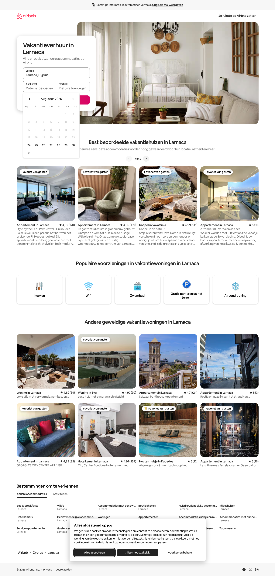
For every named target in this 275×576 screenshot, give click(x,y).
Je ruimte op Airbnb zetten (237, 16)
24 (28, 145)
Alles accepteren (94, 552)
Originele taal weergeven (167, 5)
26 (43, 145)
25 (36, 145)
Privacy (47, 569)
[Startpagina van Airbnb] (26, 16)
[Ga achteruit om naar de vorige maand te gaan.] (29, 99)
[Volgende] (146, 159)
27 (51, 145)
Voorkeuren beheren (180, 552)
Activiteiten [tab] (60, 494)
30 (73, 145)
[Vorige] (129, 159)
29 (65, 145)
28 (58, 145)
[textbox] (39, 88)
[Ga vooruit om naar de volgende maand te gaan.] (73, 99)
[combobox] (56, 75)
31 (29, 153)
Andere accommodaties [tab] (32, 494)
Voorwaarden (64, 569)
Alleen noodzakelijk (137, 552)
